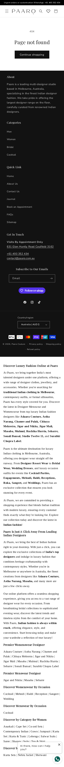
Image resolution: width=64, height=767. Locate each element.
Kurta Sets (9, 755)
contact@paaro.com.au (21, 258)
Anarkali (8, 726)
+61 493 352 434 (52, 2)
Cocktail (11, 154)
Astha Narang (32, 651)
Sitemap (11, 222)
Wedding (8, 698)
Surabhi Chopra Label (46, 666)
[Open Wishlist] (48, 11)
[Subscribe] (51, 278)
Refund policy (33, 349)
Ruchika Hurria (49, 661)
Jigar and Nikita (44, 656)
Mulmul (33, 661)
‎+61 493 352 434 (18, 253)
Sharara (16, 741)
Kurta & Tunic (17, 736)
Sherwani (41, 755)
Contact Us (13, 191)
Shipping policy (53, 344)
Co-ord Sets (35, 726)
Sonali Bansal (23, 666)
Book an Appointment (19, 207)
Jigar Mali (9, 661)
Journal (11, 199)
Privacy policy (36, 344)
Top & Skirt (38, 741)
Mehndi (20, 693)
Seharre (7, 666)
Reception (41, 693)
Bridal (10, 147)
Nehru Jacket (25, 755)
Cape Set (21, 726)
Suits (26, 741)
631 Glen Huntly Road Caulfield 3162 (30, 246)
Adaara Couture (12, 651)
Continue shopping (32, 54)
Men (9, 131)
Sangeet (54, 693)
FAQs (10, 214)
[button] (7, 11)
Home (10, 176)
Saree (6, 741)
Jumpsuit (45, 731)
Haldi (30, 693)
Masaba (21, 661)
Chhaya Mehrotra (22, 656)
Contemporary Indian (15, 731)
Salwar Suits (48, 736)
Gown (34, 731)
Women (11, 139)
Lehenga (34, 736)
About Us (12, 183)
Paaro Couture (18, 344)
